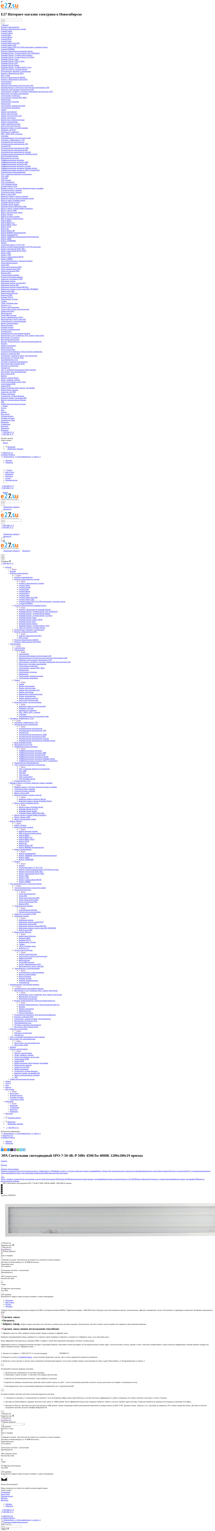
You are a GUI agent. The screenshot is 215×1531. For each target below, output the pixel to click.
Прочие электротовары (23, 1053)
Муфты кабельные (142, 1179)
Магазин (4, 1498)
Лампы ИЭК (64, 1179)
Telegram (8, 460)
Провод (22, 866)
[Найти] (3, 22)
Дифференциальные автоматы (30, 751)
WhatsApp (9, 462)
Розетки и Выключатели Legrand (31, 583)
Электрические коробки (28, 910)
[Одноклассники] (5, 1149)
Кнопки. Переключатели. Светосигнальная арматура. (39, 1005)
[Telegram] (24, 1149)
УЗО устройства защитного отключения (34, 769)
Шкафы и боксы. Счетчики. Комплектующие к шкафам (35, 787)
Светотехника (19, 648)
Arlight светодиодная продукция (55, 1173)
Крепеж (40, 1173)
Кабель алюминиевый (27, 853)
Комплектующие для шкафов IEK (185, 1179)
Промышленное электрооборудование (29, 988)
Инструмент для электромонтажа (27, 1043)
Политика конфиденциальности (15, 1522)
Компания (14, 1105)
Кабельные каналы (26, 920)
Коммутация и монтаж (111, 1179)
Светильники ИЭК (52, 1179)
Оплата (8, 1304)
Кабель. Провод (20, 825)
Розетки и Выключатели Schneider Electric (35, 609)
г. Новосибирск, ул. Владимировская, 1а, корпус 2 (21, 457)
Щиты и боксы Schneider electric (31, 807)
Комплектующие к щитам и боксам (32, 799)
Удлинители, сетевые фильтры (160, 1179)
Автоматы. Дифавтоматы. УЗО (26, 722)
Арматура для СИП (127, 1179)
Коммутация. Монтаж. (27, 936)
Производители (7, 1496)
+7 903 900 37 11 (7, 432)
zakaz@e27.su (8, 453)
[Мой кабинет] (2, 532)
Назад (14, 569)
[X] (11, 1149)
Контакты (4, 1500)
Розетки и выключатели (23, 577)
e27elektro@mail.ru (8, 455)
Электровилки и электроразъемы (31, 972)
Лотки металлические (27, 894)
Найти (4, 1529)
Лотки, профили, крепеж (10, 1179)
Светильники (24, 654)
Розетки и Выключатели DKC (30, 636)
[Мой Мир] (8, 1149)
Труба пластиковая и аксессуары (32, 1179)
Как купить (14, 1093)
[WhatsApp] (18, 1149)
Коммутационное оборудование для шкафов (86, 1179)
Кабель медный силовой (28, 831)
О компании (5, 1492)
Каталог (13, 571)
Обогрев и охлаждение (23, 1033)
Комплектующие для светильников (32, 706)
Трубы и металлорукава (28, 954)
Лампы (21, 684)
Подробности (6, 1249)
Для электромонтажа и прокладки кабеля (30, 888)
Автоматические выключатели (30, 728)
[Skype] (21, 1149)
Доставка (8, 1306)
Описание (9, 1300)
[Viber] (14, 1149)
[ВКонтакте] (2, 1149)
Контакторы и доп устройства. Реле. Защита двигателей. (40, 995)
